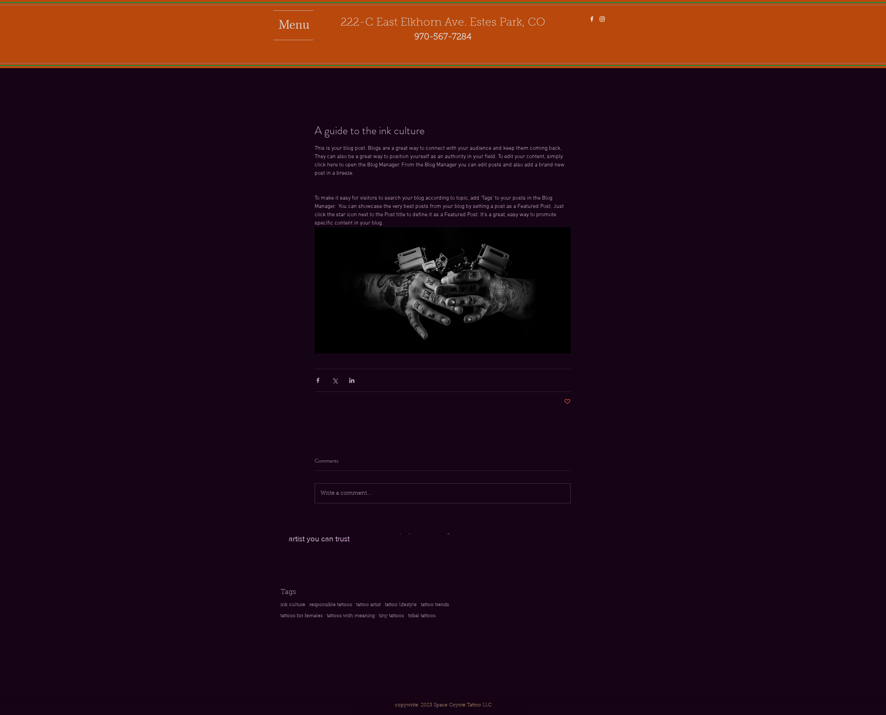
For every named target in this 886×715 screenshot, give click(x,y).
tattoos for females (301, 616)
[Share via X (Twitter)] (335, 380)
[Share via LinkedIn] (352, 380)
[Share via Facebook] (318, 380)
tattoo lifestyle (401, 605)
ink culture (292, 605)
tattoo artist (368, 605)
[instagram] (602, 19)
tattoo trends (435, 605)
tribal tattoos (421, 616)
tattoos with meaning (351, 616)
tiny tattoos (391, 616)
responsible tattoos (330, 605)
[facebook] (591, 19)
